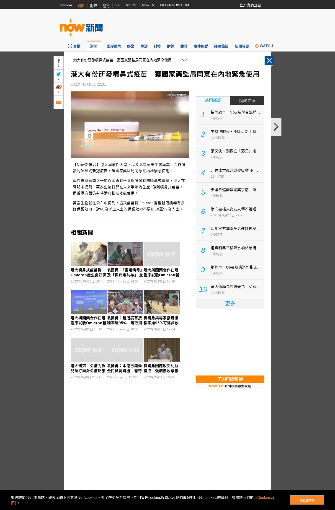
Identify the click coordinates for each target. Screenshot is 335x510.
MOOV (131, 5)
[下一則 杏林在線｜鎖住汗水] (276, 127)
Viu (117, 5)
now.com (65, 5)
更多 (230, 303)
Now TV (148, 5)
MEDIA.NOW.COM (174, 5)
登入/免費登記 (250, 5)
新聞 (81, 6)
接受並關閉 (307, 500)
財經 (93, 6)
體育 (106, 6)
